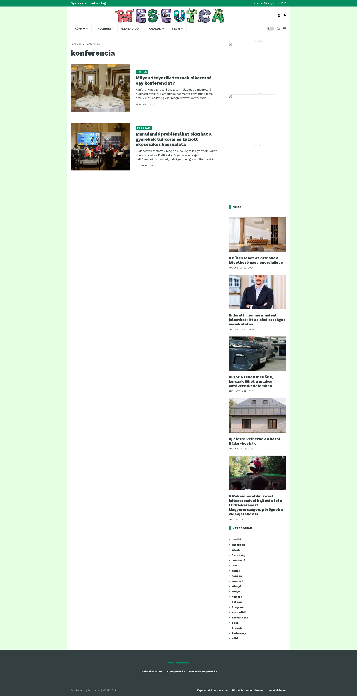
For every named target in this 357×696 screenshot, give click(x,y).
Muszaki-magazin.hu (203, 671)
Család (236, 539)
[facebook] (279, 15)
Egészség (238, 544)
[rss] (285, 15)
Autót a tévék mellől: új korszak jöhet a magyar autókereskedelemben (251, 381)
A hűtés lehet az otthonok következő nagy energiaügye (256, 260)
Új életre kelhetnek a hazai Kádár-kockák (254, 441)
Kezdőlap (76, 44)
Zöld (234, 638)
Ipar (234, 565)
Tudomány (238, 633)
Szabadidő (238, 612)
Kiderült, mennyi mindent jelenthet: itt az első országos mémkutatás (257, 319)
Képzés (236, 575)
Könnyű (236, 586)
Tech (235, 622)
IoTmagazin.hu (175, 671)
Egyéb (235, 549)
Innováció (238, 560)
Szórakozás (239, 617)
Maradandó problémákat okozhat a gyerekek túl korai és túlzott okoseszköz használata (174, 139)
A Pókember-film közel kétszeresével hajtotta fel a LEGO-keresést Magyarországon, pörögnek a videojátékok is (256, 505)
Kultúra (236, 596)
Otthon (236, 601)
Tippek (142, 72)
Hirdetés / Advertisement (249, 690)
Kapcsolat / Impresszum (212, 690)
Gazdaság (238, 555)
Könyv (235, 591)
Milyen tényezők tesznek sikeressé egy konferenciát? (174, 80)
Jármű (235, 570)
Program (143, 128)
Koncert (237, 581)
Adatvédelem (277, 690)
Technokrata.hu (151, 671)
